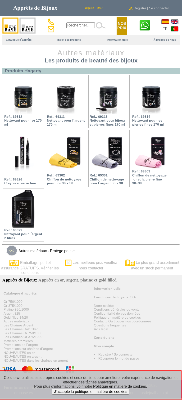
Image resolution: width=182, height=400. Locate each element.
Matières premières (18, 341)
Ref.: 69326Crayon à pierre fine (20, 181)
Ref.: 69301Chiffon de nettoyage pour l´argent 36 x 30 (107, 179)
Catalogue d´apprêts (19, 39)
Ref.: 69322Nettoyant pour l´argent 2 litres (23, 234)
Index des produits (69, 39)
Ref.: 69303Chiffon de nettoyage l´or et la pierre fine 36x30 (150, 177)
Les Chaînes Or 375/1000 (23, 337)
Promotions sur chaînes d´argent (28, 349)
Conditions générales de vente (117, 309)
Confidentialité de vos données (117, 313)
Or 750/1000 (13, 301)
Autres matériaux (16, 321)
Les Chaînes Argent (18, 325)
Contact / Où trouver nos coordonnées (122, 321)
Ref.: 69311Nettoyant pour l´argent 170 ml (66, 120)
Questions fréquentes (110, 325)
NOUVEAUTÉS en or (19, 353)
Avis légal (101, 329)
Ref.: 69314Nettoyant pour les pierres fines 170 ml (148, 120)
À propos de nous (165, 39)
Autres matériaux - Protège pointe (42, 250)
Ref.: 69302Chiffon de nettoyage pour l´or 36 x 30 (64, 179)
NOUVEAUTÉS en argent (22, 356)
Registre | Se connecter (151, 8)
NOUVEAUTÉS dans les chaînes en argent (36, 360)
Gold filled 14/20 (16, 317)
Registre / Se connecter (116, 354)
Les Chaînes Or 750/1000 (23, 333)
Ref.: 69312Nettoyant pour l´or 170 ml (23, 120)
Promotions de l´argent (21, 345)
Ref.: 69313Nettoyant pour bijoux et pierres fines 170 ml (107, 120)
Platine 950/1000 (16, 309)
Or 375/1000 (13, 306)
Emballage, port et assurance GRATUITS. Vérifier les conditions (30, 268)
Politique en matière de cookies (117, 317)
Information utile (117, 39)
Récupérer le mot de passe (118, 358)
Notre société (104, 306)
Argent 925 (12, 313)
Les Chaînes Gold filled (21, 329)
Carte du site (104, 337)
